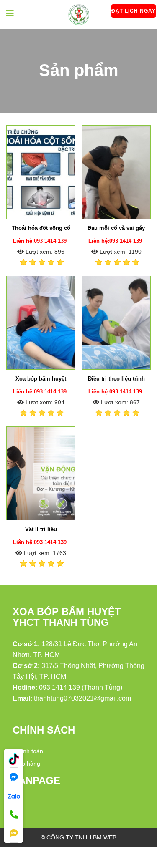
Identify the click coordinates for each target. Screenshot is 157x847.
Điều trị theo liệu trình (116, 379)
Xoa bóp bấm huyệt (40, 379)
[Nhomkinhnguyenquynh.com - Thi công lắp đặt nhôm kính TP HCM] (78, 14)
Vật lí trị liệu (41, 529)
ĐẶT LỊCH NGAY (133, 11)
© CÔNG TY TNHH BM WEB (78, 837)
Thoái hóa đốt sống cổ (41, 228)
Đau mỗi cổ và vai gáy (116, 228)
